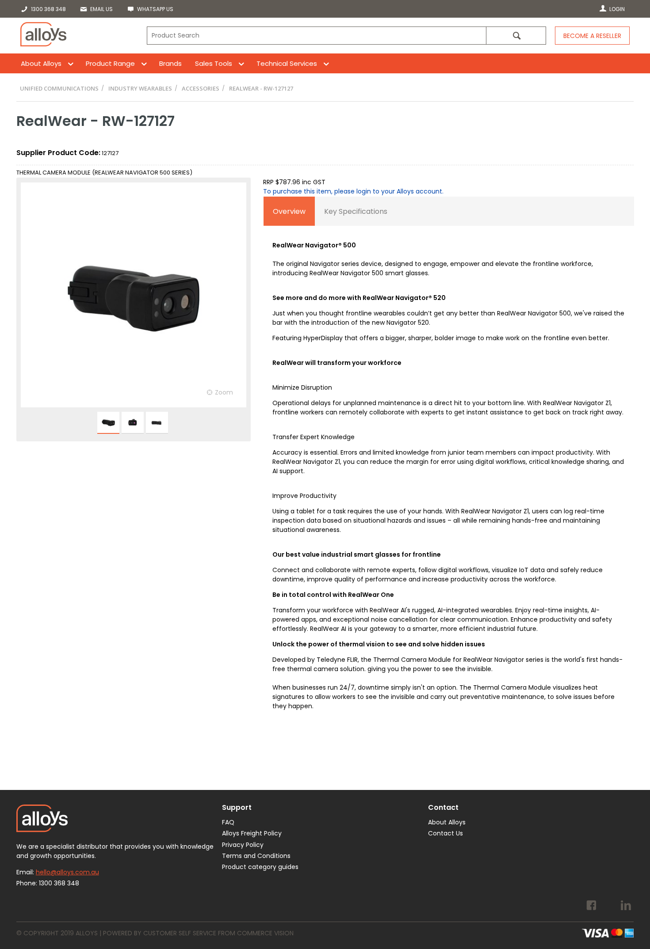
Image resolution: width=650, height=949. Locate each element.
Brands (170, 63)
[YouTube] (608, 906)
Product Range (110, 63)
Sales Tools (213, 63)
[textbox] (316, 36)
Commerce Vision (265, 933)
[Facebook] (591, 906)
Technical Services (286, 63)
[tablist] (449, 469)
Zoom (224, 392)
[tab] (289, 211)
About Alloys (41, 63)
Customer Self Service (179, 933)
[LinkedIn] (626, 906)
